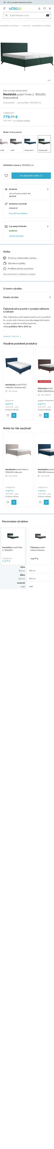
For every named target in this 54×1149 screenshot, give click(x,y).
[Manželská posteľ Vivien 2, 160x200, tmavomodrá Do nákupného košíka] (46, 502)
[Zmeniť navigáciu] (4, 8)
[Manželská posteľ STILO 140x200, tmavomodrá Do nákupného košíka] (13, 415)
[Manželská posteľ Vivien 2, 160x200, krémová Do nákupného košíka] (13, 502)
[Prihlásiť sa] (39, 8)
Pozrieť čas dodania (18, 213)
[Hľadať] (6, 15)
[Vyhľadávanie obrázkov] (47, 15)
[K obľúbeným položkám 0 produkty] (44, 8)
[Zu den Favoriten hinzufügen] (6, 175)
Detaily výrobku (11, 297)
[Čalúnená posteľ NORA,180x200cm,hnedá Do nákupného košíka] (46, 415)
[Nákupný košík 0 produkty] (49, 8)
